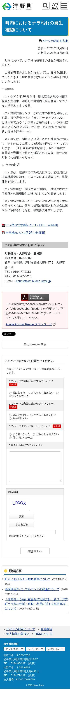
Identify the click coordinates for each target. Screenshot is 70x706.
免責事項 (46, 629)
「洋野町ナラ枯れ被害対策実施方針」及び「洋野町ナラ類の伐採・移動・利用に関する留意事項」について (36, 604)
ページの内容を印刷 (55, 40)
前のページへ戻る (35, 344)
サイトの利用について (20, 629)
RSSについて (43, 633)
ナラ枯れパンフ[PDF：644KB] (25, 232)
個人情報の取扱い (17, 633)
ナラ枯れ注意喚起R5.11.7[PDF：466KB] (32, 225)
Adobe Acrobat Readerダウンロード (29, 324)
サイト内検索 (46, 6)
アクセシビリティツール (55, 6)
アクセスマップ (14, 649)
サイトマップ (35, 649)
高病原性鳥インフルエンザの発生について (32, 589)
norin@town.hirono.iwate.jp (33, 281)
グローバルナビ (64, 6)
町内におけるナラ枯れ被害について (28, 579)
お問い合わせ (55, 649)
